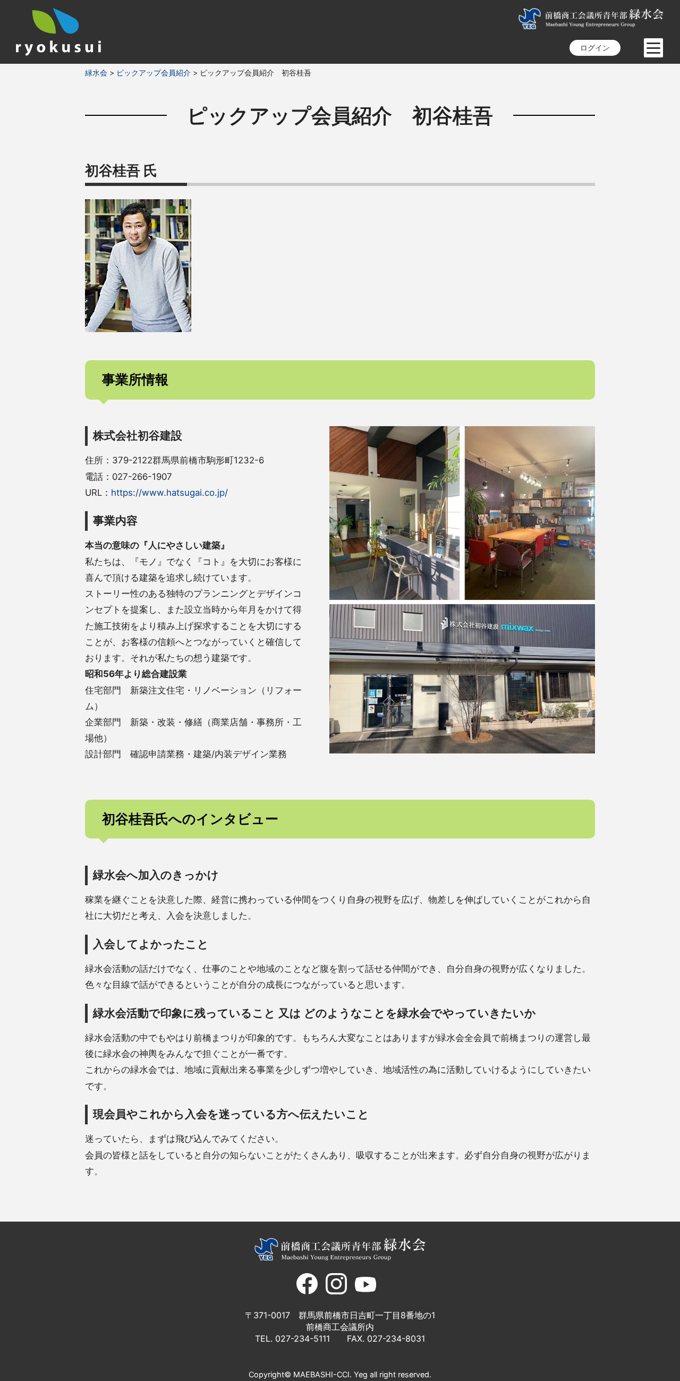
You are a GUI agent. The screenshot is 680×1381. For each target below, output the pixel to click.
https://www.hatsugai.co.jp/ (169, 492)
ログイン (595, 47)
